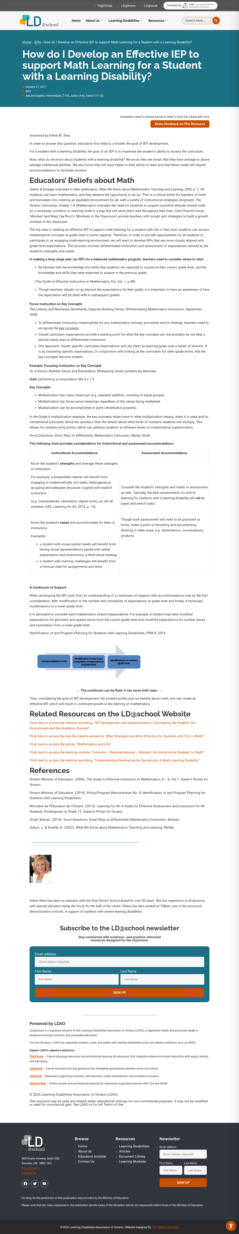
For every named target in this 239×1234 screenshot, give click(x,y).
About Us (93, 20)
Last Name (128, 971)
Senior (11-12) (94, 95)
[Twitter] (35, 1184)
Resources (156, 20)
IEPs (37, 42)
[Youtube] (44, 1184)
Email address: (46, 954)
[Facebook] (25, 1184)
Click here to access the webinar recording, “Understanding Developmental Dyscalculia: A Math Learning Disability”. (115, 760)
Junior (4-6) (77, 95)
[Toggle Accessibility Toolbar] (231, 1225)
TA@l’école (37, 1056)
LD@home (36, 1068)
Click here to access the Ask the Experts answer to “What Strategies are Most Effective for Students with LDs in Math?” (117, 736)
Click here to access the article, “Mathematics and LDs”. (71, 744)
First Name (43, 971)
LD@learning (38, 1083)
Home (76, 20)
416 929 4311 (31, 1168)
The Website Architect (165, 1227)
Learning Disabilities (123, 20)
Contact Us (29, 1173)
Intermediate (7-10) (57, 95)
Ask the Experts (35, 95)
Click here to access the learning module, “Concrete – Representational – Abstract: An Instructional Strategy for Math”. (117, 752)
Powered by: (174, 5)
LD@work (36, 1076)
